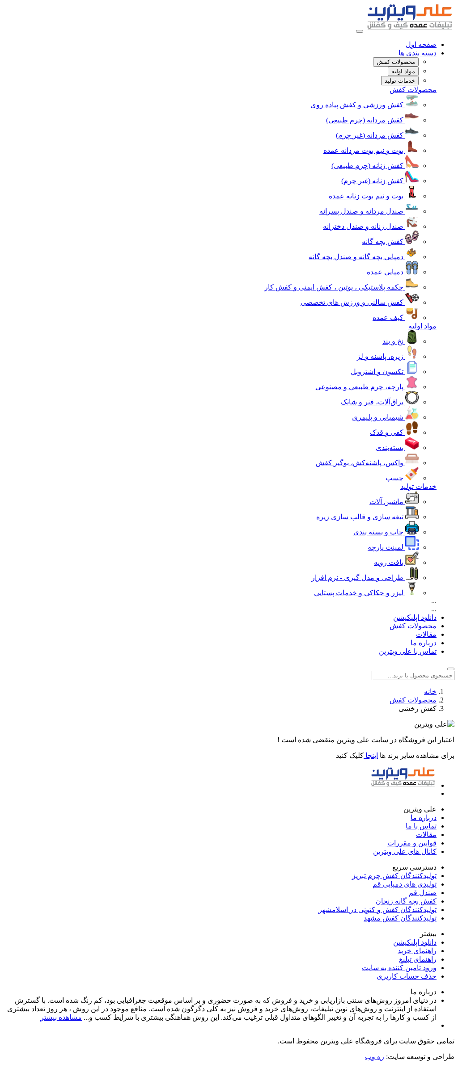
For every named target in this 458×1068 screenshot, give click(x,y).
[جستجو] (450, 669)
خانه (430, 691)
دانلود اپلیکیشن (415, 617)
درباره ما (424, 643)
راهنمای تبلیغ (418, 959)
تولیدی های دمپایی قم (405, 884)
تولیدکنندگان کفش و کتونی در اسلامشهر (377, 909)
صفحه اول (421, 44)
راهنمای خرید (417, 950)
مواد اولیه (422, 326)
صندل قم (423, 892)
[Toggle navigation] (359, 31)
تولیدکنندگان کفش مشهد (400, 918)
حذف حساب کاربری (407, 976)
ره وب (374, 1056)
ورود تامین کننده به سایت (399, 967)
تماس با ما (421, 826)
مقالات (426, 634)
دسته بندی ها (418, 53)
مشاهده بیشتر (61, 1017)
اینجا (371, 755)
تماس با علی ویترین (408, 651)
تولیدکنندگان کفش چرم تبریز (394, 875)
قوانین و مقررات (412, 843)
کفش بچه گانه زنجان (406, 901)
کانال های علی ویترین (405, 851)
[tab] (396, 62)
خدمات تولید (418, 486)
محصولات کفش (413, 89)
